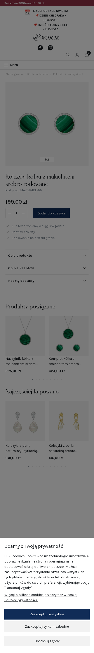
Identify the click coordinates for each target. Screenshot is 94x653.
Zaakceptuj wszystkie (47, 614)
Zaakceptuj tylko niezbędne (47, 626)
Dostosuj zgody (47, 641)
